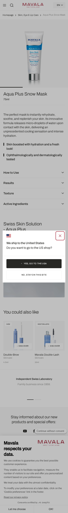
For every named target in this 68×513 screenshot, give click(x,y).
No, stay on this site (34, 275)
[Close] (60, 236)
